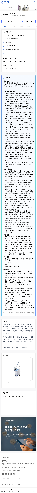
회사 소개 (4, 470)
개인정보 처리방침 (16, 470)
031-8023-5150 (10, 42)
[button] (34, 477)
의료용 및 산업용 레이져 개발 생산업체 (17, 15)
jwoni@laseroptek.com (12, 49)
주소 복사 (28, 396)
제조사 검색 (3, 491)
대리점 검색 (11, 491)
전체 (33, 491)
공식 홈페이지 (11, 21)
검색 (26, 491)
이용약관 (9, 470)
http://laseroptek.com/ (12, 38)
